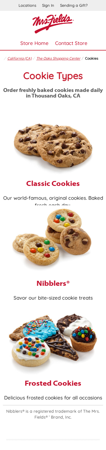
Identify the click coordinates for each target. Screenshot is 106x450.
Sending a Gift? (73, 5)
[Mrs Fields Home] (53, 23)
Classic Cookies (53, 184)
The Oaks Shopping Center (58, 58)
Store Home (34, 43)
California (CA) (19, 58)
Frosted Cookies (53, 383)
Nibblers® (53, 284)
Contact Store (71, 43)
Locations (27, 5)
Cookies (91, 58)
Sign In (48, 5)
